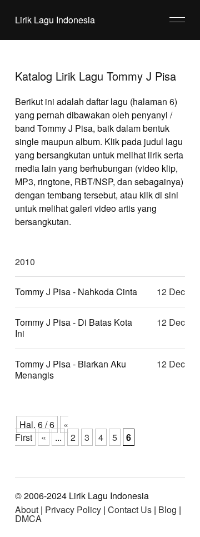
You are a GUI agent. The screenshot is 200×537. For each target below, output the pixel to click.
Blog (167, 509)
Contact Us (130, 509)
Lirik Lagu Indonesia (55, 19)
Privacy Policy (73, 509)
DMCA (28, 518)
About (26, 509)
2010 (25, 261)
